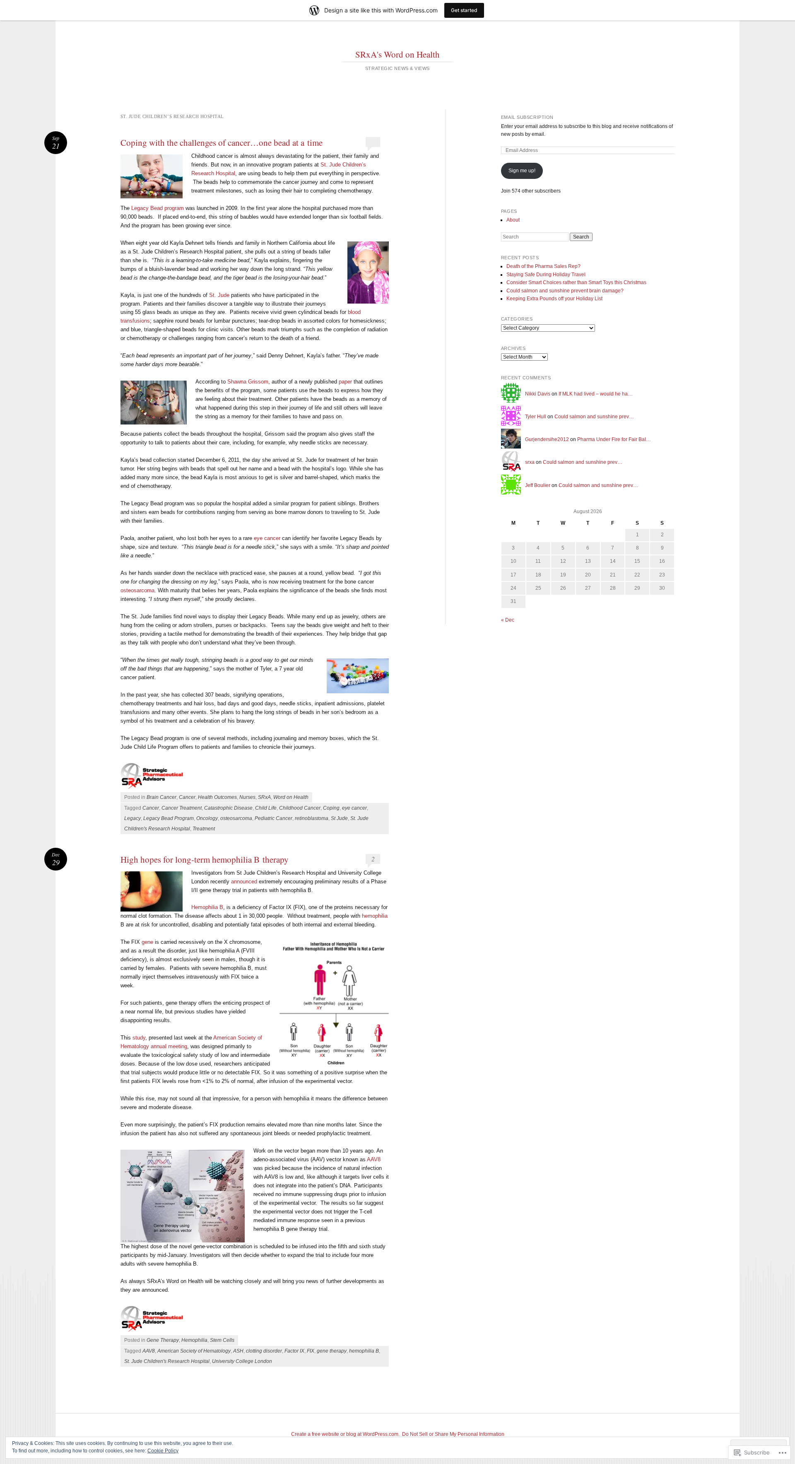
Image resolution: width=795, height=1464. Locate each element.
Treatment (204, 829)
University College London (242, 1361)
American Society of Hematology (194, 1351)
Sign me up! (521, 171)
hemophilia (375, 916)
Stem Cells (222, 1340)
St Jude (339, 818)
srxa (530, 462)
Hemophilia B (207, 907)
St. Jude (219, 295)
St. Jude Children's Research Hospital (167, 1361)
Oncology (207, 818)
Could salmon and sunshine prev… (594, 417)
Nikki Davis (537, 394)
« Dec (507, 620)
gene (147, 942)
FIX (310, 1351)
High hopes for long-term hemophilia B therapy (204, 859)
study (138, 1038)
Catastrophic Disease (228, 808)
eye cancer (267, 538)
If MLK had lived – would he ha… (596, 394)
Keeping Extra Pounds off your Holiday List (554, 298)
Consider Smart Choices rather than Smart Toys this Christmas (576, 282)
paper (345, 382)
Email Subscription (527, 117)
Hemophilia (194, 1340)
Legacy (132, 818)
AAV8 (374, 1159)
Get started (464, 10)
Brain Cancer (161, 797)
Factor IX (294, 1351)
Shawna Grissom (247, 382)
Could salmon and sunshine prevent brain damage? (565, 291)
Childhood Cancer (299, 808)
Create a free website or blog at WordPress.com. (345, 1434)
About (513, 220)
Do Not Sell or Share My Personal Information (453, 1434)
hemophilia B (364, 1351)
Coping (331, 808)
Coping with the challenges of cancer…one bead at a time (221, 142)
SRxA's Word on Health (397, 54)
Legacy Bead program (157, 208)
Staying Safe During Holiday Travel (545, 274)
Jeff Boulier (537, 485)
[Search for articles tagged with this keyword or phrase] (192, 764)
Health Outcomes (217, 797)
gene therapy (332, 1351)
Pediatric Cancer (273, 818)
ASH (238, 1351)
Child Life (266, 808)
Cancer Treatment (181, 808)
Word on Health (290, 797)
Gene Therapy (163, 1340)
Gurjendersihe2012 (547, 439)
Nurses (247, 797)
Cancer (187, 797)
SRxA (264, 797)
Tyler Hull (535, 417)
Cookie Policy (162, 1451)
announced (244, 881)
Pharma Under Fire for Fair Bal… (614, 439)
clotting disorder (264, 1351)
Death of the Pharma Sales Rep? (543, 266)
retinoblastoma (311, 818)
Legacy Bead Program (168, 818)
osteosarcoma (137, 590)
